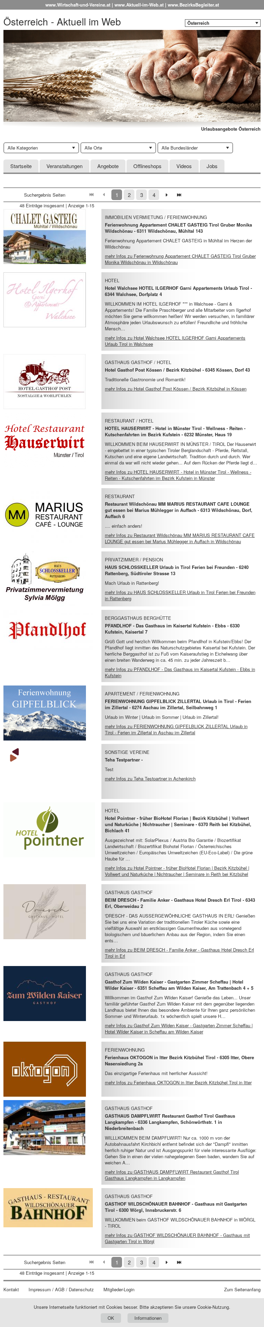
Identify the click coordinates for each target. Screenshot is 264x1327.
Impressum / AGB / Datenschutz (61, 1289)
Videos (184, 165)
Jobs (212, 165)
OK (111, 1318)
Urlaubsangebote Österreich (231, 129)
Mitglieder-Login (118, 1289)
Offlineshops (147, 165)
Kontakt (11, 1289)
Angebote (108, 165)
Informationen (148, 1318)
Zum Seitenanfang (242, 1289)
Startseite (21, 165)
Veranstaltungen (64, 165)
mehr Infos (180, 259)
